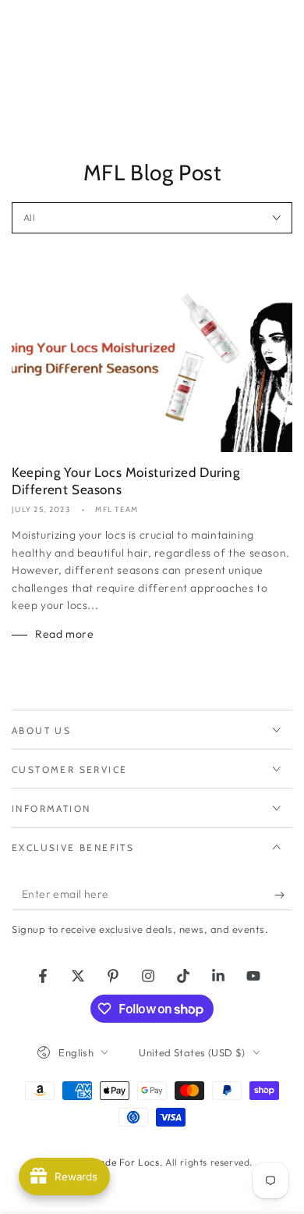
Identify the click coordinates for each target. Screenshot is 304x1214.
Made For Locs (125, 1162)
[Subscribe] (283, 895)
